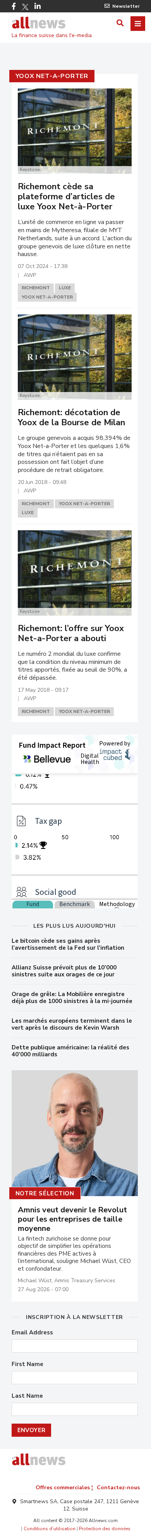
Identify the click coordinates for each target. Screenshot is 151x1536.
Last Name (27, 1396)
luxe (65, 288)
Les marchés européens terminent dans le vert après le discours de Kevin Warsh (72, 1024)
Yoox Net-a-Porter (52, 76)
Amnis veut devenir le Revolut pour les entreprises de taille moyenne (72, 1219)
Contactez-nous (118, 1487)
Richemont (36, 288)
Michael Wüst (34, 1280)
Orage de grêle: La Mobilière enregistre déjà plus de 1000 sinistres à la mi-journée (72, 998)
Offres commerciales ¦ (64, 1487)
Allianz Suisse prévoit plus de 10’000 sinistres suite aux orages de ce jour (64, 971)
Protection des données (104, 1529)
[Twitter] (25, 7)
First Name (27, 1364)
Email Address (32, 1332)
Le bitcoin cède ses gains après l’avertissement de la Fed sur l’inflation (68, 944)
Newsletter (126, 6)
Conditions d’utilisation (50, 1529)
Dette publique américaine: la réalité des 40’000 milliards (70, 1051)
